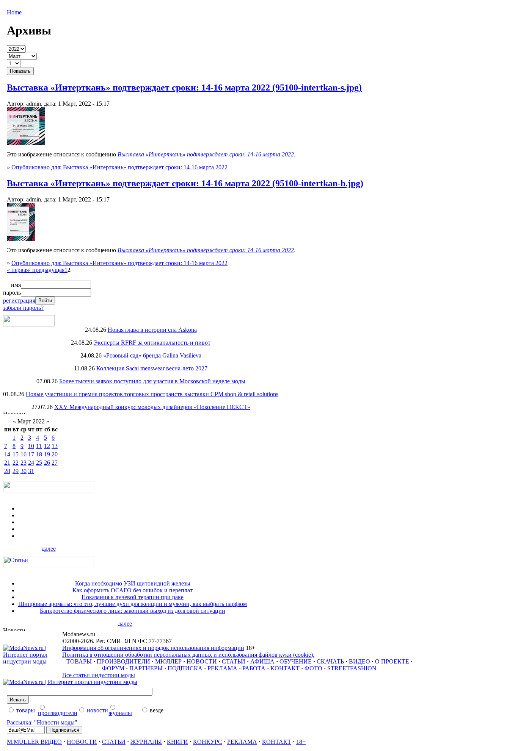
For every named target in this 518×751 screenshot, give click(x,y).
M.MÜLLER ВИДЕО (34, 742)
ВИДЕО (359, 661)
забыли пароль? (23, 307)
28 (7, 471)
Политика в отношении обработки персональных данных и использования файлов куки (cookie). (188, 654)
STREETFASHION (352, 668)
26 (47, 462)
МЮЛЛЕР (168, 661)
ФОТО (313, 668)
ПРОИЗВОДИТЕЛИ (123, 661)
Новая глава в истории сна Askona (152, 329)
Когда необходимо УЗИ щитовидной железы (132, 583)
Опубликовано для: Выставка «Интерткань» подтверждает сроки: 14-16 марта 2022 (119, 167)
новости (97, 710)
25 (39, 462)
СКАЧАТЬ (330, 661)
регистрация (19, 300)
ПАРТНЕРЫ (146, 668)
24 (31, 462)
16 (23, 454)
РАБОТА (253, 668)
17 (31, 454)
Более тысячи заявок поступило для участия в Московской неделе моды (152, 381)
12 (47, 446)
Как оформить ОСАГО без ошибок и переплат (132, 590)
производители (57, 713)
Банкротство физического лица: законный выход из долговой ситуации (132, 610)
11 (39, 446)
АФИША (262, 661)
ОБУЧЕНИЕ (295, 661)
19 (47, 454)
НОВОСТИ (202, 661)
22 (16, 462)
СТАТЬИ (233, 661)
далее (49, 548)
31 (31, 471)
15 (16, 454)
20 (55, 454)
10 (31, 446)
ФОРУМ (113, 668)
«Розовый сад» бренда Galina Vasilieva (152, 355)
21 (7, 462)
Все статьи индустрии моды (98, 675)
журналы (120, 713)
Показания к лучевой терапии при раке (133, 597)
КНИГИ (177, 742)
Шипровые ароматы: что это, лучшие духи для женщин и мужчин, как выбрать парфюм (132, 604)
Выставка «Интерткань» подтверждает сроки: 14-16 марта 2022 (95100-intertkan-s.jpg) (184, 87)
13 (55, 446)
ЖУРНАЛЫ (146, 742)
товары (25, 710)
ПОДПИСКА (185, 668)
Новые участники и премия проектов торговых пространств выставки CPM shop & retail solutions (152, 394)
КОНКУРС (207, 742)
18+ (301, 742)
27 (55, 462)
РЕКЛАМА (222, 668)
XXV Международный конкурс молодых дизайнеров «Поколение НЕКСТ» (152, 407)
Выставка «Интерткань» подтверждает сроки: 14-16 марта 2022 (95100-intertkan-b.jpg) (185, 183)
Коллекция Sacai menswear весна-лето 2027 (151, 368)
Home (14, 12)
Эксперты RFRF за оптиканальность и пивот (152, 342)
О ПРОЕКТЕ (392, 661)
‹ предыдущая (46, 270)
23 (23, 462)
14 (7, 454)
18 (39, 454)
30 (23, 471)
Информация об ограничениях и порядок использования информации (153, 648)
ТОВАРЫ (79, 661)
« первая (18, 270)
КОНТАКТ (285, 668)
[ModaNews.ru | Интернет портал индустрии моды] (32, 661)
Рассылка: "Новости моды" (42, 722)
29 (16, 471)
